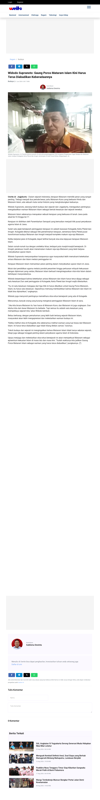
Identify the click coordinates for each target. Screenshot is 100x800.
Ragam (43, 15)
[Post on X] (27, 67)
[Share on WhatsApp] (34, 67)
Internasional (24, 15)
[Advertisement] (50, 37)
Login (10, 2)
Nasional (12, 15)
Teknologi (53, 15)
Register (20, 2)
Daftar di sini (17, 664)
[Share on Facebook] (11, 67)
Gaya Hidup (63, 15)
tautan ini (21, 682)
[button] (88, 6)
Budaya (21, 59)
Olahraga (35, 15)
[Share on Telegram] (19, 67)
